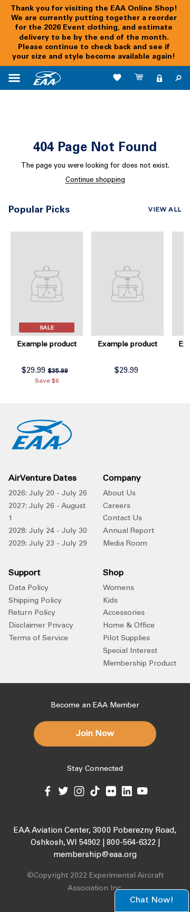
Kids (110, 601)
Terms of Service (38, 638)
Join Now (95, 734)
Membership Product (139, 664)
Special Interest (130, 651)
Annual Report (128, 531)
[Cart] (139, 78)
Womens (118, 588)
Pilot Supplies (126, 638)
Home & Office (129, 626)
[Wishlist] (117, 77)
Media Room (125, 544)
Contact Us (122, 518)
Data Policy (28, 588)
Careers (116, 506)
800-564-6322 (131, 843)
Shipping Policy (35, 601)
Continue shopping (95, 180)
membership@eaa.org (95, 855)
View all (165, 210)
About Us (119, 494)
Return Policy (31, 613)
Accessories (124, 613)
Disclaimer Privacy (40, 626)
